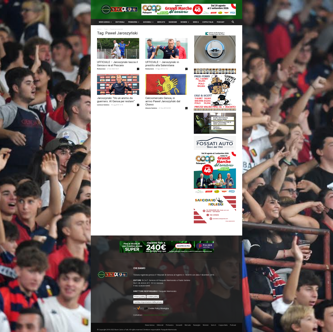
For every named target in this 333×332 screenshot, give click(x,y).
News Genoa (104, 22)
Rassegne (173, 22)
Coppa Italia (207, 22)
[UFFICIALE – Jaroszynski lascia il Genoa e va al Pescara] (118, 48)
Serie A (196, 22)
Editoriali (120, 22)
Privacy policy (139, 296)
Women (184, 22)
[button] (233, 22)
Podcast (220, 22)
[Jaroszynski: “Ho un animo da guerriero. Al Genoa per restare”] (118, 84)
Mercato (161, 22)
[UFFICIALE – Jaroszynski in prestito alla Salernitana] (166, 48)
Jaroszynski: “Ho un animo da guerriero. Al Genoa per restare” (116, 100)
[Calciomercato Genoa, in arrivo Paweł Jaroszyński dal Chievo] (166, 84)
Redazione (101, 69)
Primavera (132, 22)
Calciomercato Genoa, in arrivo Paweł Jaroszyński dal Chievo (162, 101)
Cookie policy (152, 296)
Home (99, 29)
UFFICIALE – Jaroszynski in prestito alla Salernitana (162, 64)
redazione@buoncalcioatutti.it (155, 315)
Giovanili (147, 22)
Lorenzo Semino (103, 105)
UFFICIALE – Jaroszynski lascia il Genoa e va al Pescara (117, 64)
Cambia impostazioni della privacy (148, 302)
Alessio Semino (151, 108)
